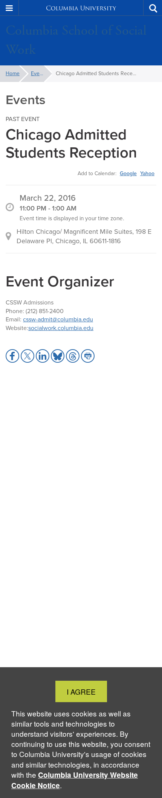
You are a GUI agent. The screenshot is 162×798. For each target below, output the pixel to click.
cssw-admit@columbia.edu (58, 319)
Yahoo (147, 173)
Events (39, 73)
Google (128, 173)
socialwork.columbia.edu (60, 328)
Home (13, 73)
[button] (9, 8)
